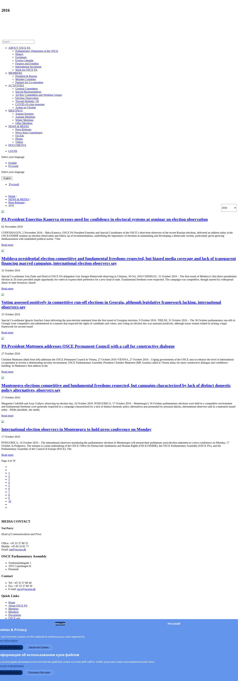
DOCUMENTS (17, 145)
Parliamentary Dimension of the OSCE (36, 51)
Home (11, 602)
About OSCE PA (18, 605)
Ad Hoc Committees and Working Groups (38, 94)
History (19, 54)
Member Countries (25, 79)
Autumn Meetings (25, 116)
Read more (7, 244)
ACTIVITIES (16, 85)
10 (9, 501)
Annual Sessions (24, 113)
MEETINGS (15, 110)
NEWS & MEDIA (18, 126)
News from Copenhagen (28, 132)
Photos (19, 138)
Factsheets (21, 57)
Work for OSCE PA (26, 69)
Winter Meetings (24, 120)
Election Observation (27, 98)
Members (13, 611)
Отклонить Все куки (39, 672)
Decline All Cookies (39, 647)
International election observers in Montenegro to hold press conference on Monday (76, 429)
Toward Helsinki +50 (27, 101)
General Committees (26, 88)
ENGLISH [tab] (60, 623)
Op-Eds (19, 135)
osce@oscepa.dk (26, 589)
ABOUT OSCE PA (19, 47)
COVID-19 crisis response (30, 104)
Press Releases (23, 129)
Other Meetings (23, 123)
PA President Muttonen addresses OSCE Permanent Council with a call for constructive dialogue (88, 346)
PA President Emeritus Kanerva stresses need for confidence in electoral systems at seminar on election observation (104, 219)
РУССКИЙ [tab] (174, 623)
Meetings (13, 608)
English (12, 162)
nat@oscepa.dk (17, 549)
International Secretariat (28, 66)
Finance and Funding (27, 63)
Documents (14, 615)
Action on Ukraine (25, 107)
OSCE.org (14, 618)
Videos (19, 141)
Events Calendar (24, 60)
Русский (13, 166)
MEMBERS (15, 72)
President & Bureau (26, 76)
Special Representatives (28, 91)
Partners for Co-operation (29, 82)
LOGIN (12, 151)
